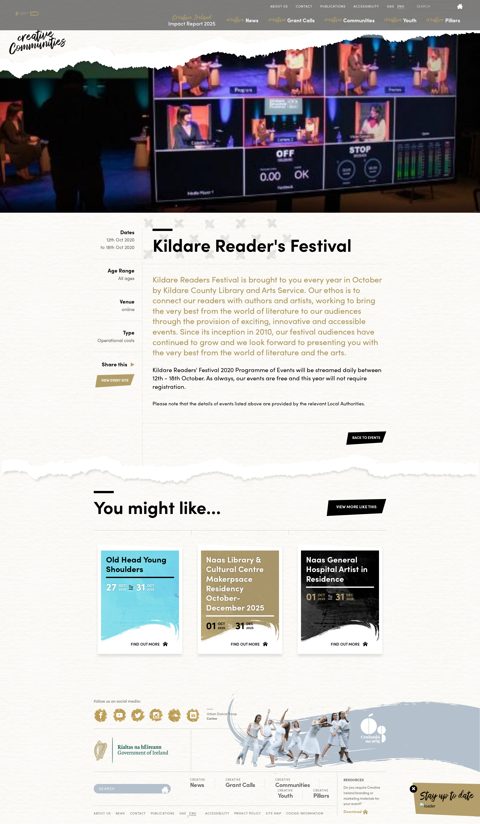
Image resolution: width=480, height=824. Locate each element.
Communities (349, 20)
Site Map (273, 813)
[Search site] (460, 6)
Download (353, 811)
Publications (333, 7)
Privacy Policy (247, 813)
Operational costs (116, 340)
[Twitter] (138, 715)
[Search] (165, 790)
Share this (114, 364)
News (242, 20)
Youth (400, 20)
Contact (304, 7)
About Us (279, 7)
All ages (126, 278)
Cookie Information (304, 813)
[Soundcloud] (175, 715)
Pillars (443, 20)
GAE (390, 7)
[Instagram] (156, 715)
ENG (400, 7)
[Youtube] (119, 715)
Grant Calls (291, 20)
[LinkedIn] (193, 715)
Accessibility (366, 7)
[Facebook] (101, 715)
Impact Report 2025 (192, 20)
